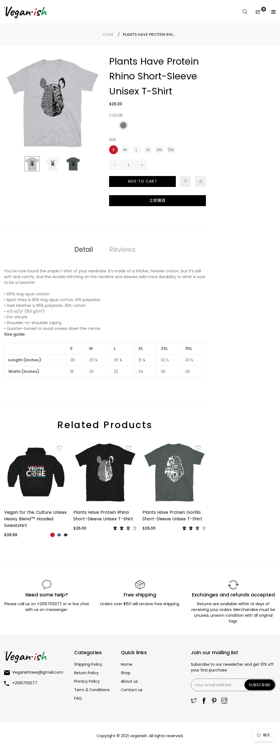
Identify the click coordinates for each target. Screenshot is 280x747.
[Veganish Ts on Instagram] (224, 701)
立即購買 (157, 200)
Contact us (131, 690)
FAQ (78, 698)
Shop (125, 673)
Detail (83, 249)
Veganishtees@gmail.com (37, 672)
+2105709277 (50, 604)
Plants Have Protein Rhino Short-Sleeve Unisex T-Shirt (103, 515)
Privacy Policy (87, 681)
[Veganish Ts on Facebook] (204, 701)
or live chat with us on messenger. (57, 606)
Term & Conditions (92, 690)
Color (115, 115)
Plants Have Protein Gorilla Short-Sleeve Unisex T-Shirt (172, 515)
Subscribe (260, 685)
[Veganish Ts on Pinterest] (214, 701)
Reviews (122, 249)
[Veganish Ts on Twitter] (194, 701)
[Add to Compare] (200, 181)
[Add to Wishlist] (185, 181)
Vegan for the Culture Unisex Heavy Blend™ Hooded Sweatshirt (35, 519)
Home (108, 34)
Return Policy (86, 673)
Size (112, 139)
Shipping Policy (88, 664)
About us (129, 681)
